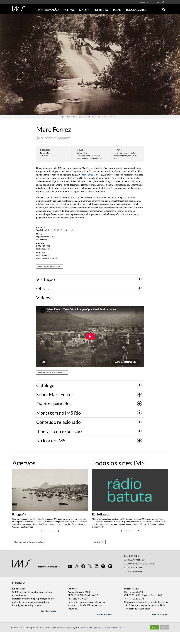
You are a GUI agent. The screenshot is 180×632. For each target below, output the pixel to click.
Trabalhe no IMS (133, 571)
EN (148, 2)
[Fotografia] (50, 489)
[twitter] (90, 566)
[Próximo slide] (58, 531)
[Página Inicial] (18, 8)
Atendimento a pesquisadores (140, 563)
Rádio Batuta (100, 514)
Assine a (134, 560)
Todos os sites (136, 9)
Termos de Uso (118, 627)
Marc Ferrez (87, 174)
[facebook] (83, 566)
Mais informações (48, 611)
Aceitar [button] (154, 627)
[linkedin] (96, 566)
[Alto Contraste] (163, 2)
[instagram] (76, 566)
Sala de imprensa (133, 567)
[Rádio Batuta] (130, 489)
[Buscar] (164, 9)
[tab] (90, 279)
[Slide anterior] (42, 531)
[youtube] (70, 566)
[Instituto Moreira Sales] (36, 563)
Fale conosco (131, 556)
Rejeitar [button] (165, 627)
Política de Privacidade (98, 627)
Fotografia (19, 514)
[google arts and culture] (110, 566)
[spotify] (103, 566)
